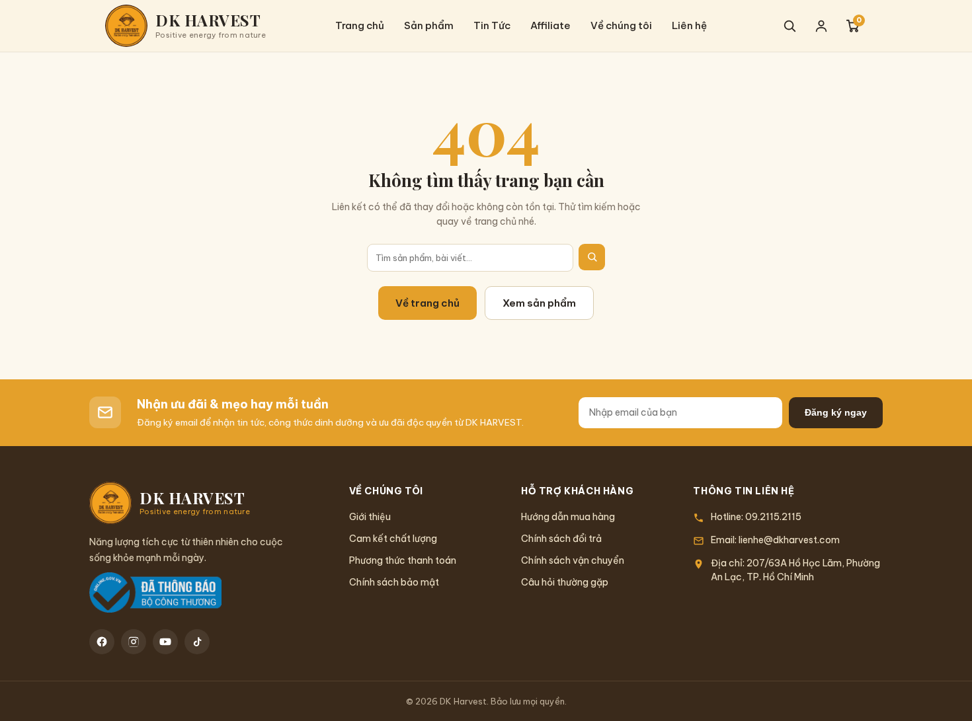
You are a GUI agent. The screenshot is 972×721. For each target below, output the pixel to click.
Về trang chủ (427, 303)
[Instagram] (133, 641)
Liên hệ (689, 25)
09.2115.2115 (773, 517)
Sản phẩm (429, 25)
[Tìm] (592, 257)
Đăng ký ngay (836, 412)
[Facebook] (101, 641)
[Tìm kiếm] (789, 26)
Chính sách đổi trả (561, 539)
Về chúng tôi (621, 25)
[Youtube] (165, 641)
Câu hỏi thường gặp (564, 582)
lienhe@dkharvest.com (789, 540)
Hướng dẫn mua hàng (568, 517)
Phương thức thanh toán (402, 560)
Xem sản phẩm (539, 303)
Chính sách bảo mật (394, 582)
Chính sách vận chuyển (572, 560)
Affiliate (550, 25)
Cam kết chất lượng (393, 539)
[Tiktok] (197, 641)
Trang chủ (359, 25)
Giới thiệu (370, 517)
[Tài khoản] (821, 26)
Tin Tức (491, 25)
